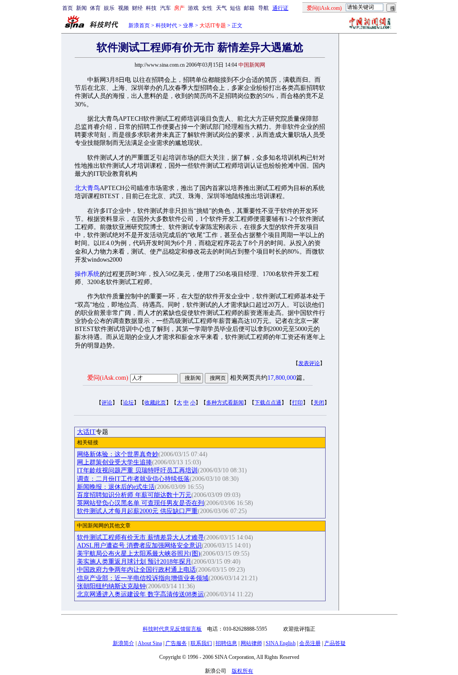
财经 (137, 8)
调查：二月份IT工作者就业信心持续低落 (133, 478)
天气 (221, 8)
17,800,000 (281, 377)
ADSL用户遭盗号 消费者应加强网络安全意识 (139, 545)
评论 (107, 402)
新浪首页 (139, 25)
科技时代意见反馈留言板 (172, 629)
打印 (297, 402)
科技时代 (166, 25)
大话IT (86, 432)
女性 (207, 8)
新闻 (81, 8)
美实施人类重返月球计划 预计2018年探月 (134, 561)
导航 (263, 8)
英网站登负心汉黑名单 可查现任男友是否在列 (140, 503)
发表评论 (309, 363)
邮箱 (249, 8)
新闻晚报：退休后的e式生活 (116, 487)
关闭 (319, 402)
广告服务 (176, 643)
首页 (67, 8)
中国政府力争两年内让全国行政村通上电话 (136, 569)
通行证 (280, 8)
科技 (151, 8)
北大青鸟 (87, 188)
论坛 (128, 402)
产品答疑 (335, 643)
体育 (95, 8)
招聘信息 (226, 643)
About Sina (150, 643)
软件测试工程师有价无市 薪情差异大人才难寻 (140, 537)
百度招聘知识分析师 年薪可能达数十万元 (134, 495)
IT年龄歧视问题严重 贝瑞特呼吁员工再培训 (137, 470)
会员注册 (310, 643)
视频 (123, 8)
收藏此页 (155, 402)
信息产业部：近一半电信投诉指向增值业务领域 (142, 578)
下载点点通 (267, 402)
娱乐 (109, 8)
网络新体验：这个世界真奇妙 (117, 454)
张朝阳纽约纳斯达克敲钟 (111, 586)
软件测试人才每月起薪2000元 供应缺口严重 (137, 511)
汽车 (165, 8)
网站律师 (251, 643)
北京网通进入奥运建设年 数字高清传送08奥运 (140, 594)
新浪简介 (123, 643)
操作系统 (87, 274)
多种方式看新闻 (225, 402)
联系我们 (201, 643)
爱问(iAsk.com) (107, 377)
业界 (188, 25)
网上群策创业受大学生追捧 (114, 462)
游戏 (193, 8)
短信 (235, 8)
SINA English (281, 643)
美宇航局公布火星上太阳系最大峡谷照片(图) (138, 553)
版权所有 (242, 671)
